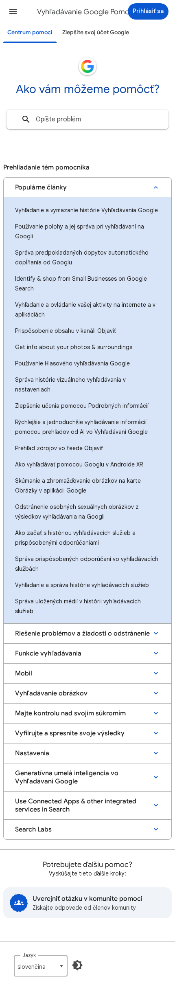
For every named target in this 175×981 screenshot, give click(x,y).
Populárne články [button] (41, 187)
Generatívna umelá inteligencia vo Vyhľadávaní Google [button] (66, 777)
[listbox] (41, 966)
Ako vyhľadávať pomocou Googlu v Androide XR (79, 464)
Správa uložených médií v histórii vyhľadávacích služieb (78, 606)
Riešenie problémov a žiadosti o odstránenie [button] (82, 633)
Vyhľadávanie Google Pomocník (90, 11)
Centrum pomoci (29, 32)
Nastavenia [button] (32, 753)
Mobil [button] (23, 673)
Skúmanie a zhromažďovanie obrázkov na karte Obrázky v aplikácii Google (78, 485)
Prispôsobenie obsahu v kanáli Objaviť (65, 330)
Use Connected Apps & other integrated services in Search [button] (75, 805)
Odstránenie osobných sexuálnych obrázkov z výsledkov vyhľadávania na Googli (77, 511)
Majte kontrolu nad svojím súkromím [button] (70, 713)
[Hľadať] (26, 119)
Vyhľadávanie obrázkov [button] (51, 693)
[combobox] (87, 119)
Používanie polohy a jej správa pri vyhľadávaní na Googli (79, 231)
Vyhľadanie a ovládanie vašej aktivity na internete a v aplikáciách (85, 309)
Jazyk (29, 955)
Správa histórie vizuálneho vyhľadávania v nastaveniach (70, 384)
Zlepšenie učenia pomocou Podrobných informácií (82, 405)
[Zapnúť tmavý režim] (77, 965)
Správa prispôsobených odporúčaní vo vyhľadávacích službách (86, 563)
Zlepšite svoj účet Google (95, 32)
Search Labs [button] (33, 829)
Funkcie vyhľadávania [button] (48, 653)
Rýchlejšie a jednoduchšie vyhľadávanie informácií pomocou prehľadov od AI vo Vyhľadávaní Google (81, 427)
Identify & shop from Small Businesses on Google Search (81, 283)
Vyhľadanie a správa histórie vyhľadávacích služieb (82, 585)
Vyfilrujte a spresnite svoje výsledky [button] (70, 733)
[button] (13, 11)
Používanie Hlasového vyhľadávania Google (72, 363)
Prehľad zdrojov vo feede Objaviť (59, 448)
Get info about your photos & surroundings (73, 347)
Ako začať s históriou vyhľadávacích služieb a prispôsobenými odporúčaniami (75, 537)
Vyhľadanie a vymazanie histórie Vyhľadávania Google (86, 210)
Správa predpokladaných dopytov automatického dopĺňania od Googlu (82, 257)
